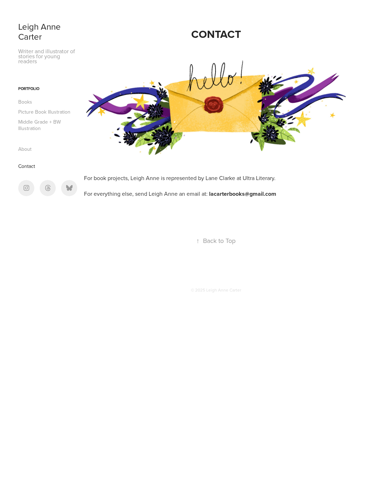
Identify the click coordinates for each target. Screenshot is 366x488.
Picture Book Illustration (44, 111)
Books (25, 101)
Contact (26, 166)
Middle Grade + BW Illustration (39, 125)
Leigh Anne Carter (40, 31)
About (24, 149)
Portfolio (28, 88)
